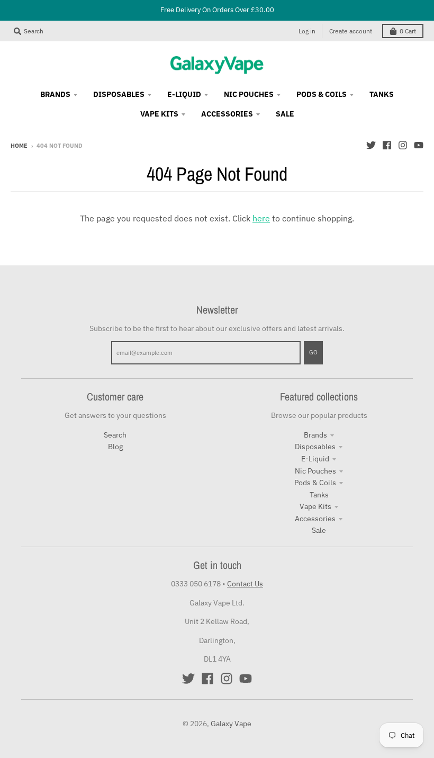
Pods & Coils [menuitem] (321, 94)
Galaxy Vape (231, 723)
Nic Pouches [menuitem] (249, 94)
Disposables (315, 446)
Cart (408, 31)
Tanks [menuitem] (381, 94)
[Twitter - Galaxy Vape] (371, 145)
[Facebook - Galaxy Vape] (387, 145)
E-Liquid (315, 458)
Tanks (319, 495)
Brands (315, 435)
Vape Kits (315, 506)
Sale (319, 530)
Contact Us (245, 583)
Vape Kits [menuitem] (159, 114)
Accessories (315, 518)
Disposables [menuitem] (118, 94)
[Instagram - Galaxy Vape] (403, 145)
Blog (115, 446)
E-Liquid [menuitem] (184, 94)
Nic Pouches (315, 471)
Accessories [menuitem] (227, 114)
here (261, 218)
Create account (350, 31)
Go (313, 352)
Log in (307, 31)
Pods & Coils (315, 482)
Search (115, 435)
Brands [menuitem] (55, 94)
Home (19, 145)
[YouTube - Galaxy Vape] (418, 145)
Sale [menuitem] (285, 114)
